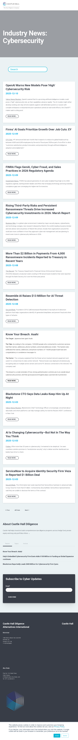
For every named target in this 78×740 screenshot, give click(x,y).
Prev (8, 510)
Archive (25, 543)
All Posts (17, 510)
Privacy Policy (59, 726)
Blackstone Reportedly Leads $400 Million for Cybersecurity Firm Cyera (30, 564)
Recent (7, 543)
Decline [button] (65, 735)
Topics (16, 543)
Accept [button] (57, 735)
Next (26, 510)
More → (27, 533)
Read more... (12, 116)
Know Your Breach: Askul (12, 552)
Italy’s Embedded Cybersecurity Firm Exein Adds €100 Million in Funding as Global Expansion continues (38, 557)
